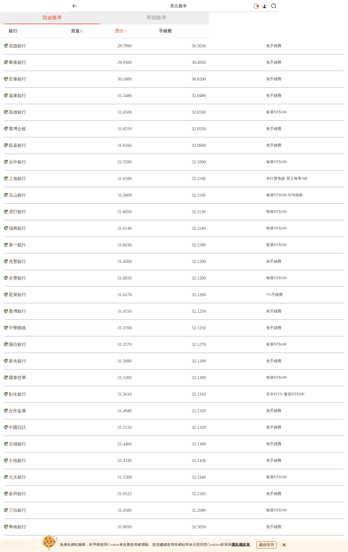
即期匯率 (156, 17)
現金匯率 (52, 17)
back (74, 6)
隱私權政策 (241, 544)
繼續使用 (266, 545)
